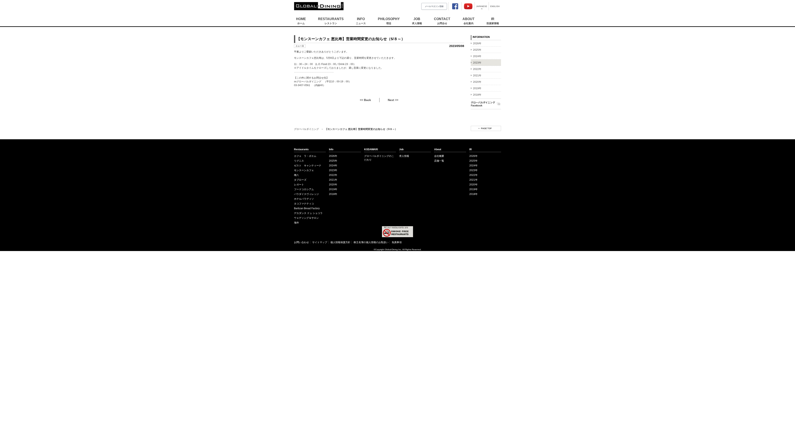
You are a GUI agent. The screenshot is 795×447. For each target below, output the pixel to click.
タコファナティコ (304, 203)
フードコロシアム (304, 189)
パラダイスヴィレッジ (306, 194)
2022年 (333, 175)
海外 (296, 222)
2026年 (333, 156)
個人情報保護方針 (340, 242)
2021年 (333, 179)
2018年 (333, 194)
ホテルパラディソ (304, 198)
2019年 (333, 189)
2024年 (333, 165)
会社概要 (439, 156)
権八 (296, 175)
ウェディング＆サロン (306, 217)
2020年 (333, 184)
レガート (299, 184)
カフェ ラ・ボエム (305, 156)
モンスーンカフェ (304, 170)
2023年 (333, 170)
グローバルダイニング (306, 129)
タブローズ (300, 179)
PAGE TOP (486, 128)
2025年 (333, 160)
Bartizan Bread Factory (307, 208)
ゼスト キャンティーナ (307, 165)
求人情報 (404, 156)
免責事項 (397, 242)
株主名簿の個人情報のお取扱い (371, 242)
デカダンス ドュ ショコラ (308, 213)
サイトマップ (319, 242)
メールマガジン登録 (434, 6)
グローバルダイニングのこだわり (379, 158)
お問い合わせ (301, 242)
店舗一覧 (439, 160)
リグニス (299, 160)
